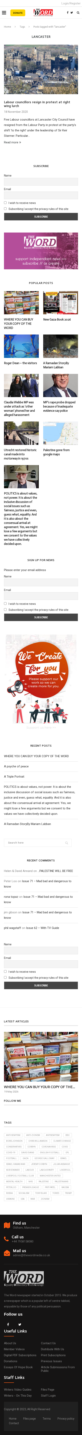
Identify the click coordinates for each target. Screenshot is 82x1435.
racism (65, 1187)
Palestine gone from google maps (56, 452)
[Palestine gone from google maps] (60, 433)
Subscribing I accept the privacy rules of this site (38, 209)
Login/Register (71, 3)
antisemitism (53, 1135)
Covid (65, 1147)
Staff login (48, 1395)
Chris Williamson (37, 1141)
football (11, 1158)
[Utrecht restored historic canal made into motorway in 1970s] (21, 433)
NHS (30, 1181)
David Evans (27, 1152)
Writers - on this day (18, 1395)
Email (7, 189)
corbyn (31, 1147)
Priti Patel (50, 1187)
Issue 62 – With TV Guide (42, 928)
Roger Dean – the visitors (20, 363)
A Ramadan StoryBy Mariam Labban (56, 365)
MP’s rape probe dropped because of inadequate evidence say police (59, 406)
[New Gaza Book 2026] (60, 303)
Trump (68, 1193)
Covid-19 (10, 1152)
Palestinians (61, 1181)
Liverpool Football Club (20, 1176)
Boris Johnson (14, 1141)
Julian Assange (61, 1164)
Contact (14, 1423)
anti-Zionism (33, 1135)
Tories (56, 1193)
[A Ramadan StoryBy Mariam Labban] (60, 346)
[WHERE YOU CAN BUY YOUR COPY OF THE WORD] (21, 303)
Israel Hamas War (15, 1164)
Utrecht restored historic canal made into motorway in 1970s (20, 454)
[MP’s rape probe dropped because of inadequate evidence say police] (60, 385)
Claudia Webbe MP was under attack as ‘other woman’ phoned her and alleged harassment (19, 408)
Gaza (25, 1158)
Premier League (30, 1187)
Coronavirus (49, 1147)
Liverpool (65, 1170)
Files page (47, 1389)
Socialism (24, 1193)
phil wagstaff (12, 928)
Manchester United (50, 1176)
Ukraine (10, 1199)
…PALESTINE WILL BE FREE (55, 871)
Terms (47, 1418)
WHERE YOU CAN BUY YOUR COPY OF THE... (39, 1087)
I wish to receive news (22, 203)
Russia (9, 1193)
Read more (11, 142)
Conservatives (13, 1147)
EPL (67, 1152)
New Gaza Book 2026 (57, 319)
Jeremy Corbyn (39, 1164)
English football (50, 1152)
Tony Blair (41, 1193)
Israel (63, 1158)
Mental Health (14, 1181)
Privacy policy (66, 1418)
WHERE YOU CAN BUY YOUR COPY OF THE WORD (18, 324)
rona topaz (11, 897)
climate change (62, 1141)
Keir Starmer (13, 1170)
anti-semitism (13, 1135)
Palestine (44, 1181)
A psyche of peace (16, 766)
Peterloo (11, 1187)
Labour (29, 1170)
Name (8, 175)
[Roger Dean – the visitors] (21, 346)
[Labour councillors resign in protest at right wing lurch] (41, 69)
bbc (67, 1135)
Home (7, 26)
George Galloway (44, 1158)
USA (22, 1199)
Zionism (45, 1199)
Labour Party (47, 1170)
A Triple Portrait (14, 776)
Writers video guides (17, 1389)
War (32, 1199)
